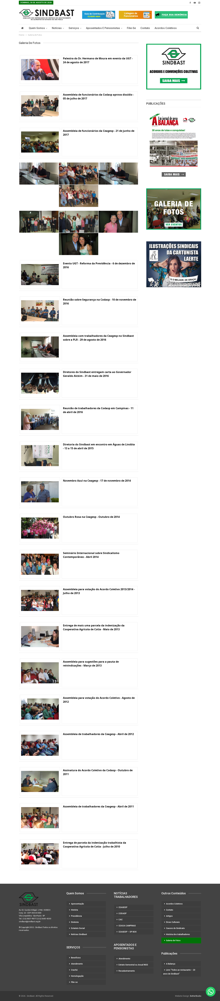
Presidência (76, 916)
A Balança (170, 964)
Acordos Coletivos (166, 28)
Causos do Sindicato (175, 928)
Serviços (74, 28)
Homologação (77, 976)
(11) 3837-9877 (29, 918)
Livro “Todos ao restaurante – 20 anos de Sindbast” (179, 972)
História (74, 910)
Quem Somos (37, 28)
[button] (210, 991)
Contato (145, 28)
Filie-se (131, 28)
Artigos (169, 916)
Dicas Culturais (173, 922)
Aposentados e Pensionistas (103, 28)
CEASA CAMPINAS (127, 926)
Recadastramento (127, 971)
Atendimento (77, 964)
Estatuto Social (78, 928)
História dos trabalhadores (178, 934)
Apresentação (77, 904)
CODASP (123, 913)
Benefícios (76, 958)
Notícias (57, 28)
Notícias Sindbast (79, 934)
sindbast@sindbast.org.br (30, 921)
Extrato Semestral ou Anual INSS (133, 965)
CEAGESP (123, 907)
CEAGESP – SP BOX (128, 932)
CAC (121, 919)
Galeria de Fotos (173, 940)
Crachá (74, 970)
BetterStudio (195, 996)
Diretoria (75, 922)
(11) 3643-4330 (44, 918)
